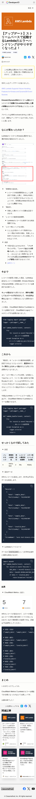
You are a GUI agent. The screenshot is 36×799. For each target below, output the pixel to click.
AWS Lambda (7, 52)
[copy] (31, 319)
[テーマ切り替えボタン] (34, 2)
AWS (15, 52)
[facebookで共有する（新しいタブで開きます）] (29, 57)
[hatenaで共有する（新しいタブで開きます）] (25, 57)
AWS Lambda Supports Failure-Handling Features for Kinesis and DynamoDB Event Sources (17, 91)
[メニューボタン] (3, 2)
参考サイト (11, 263)
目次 (29, 8)
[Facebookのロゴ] (24, 788)
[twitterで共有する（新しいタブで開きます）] (33, 57)
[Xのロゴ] (28, 788)
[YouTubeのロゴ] (33, 788)
